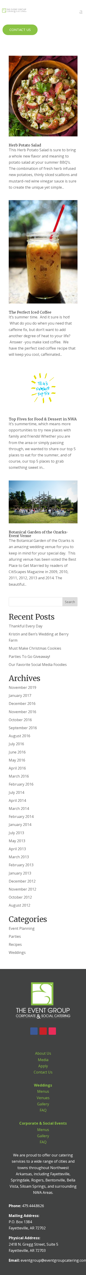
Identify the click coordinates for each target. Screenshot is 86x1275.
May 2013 (17, 840)
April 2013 (17, 848)
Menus (43, 1091)
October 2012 (20, 897)
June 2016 (17, 752)
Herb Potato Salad (25, 145)
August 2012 (19, 905)
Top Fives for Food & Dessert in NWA (43, 419)
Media (43, 1059)
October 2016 (20, 719)
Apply (43, 1065)
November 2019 (22, 687)
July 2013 (16, 832)
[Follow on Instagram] (52, 1031)
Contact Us (20, 29)
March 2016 (19, 776)
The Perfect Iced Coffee (30, 312)
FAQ (43, 1110)
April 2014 (17, 800)
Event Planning (22, 928)
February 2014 (21, 816)
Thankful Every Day (25, 626)
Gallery (43, 1104)
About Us (43, 1053)
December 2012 (22, 881)
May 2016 (17, 760)
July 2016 (16, 743)
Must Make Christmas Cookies (35, 648)
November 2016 (22, 711)
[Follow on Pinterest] (43, 1031)
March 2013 (19, 856)
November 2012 (22, 889)
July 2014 (16, 792)
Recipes (15, 944)
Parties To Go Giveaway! (29, 656)
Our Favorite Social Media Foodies (38, 664)
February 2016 (21, 784)
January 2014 (20, 824)
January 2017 (20, 695)
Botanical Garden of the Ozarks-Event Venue (38, 534)
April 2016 (17, 768)
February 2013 (21, 864)
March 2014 (19, 808)
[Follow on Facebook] (34, 1031)
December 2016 (22, 703)
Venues (43, 1097)
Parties (15, 936)
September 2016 (23, 727)
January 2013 (20, 873)
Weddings (17, 952)
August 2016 (19, 735)
